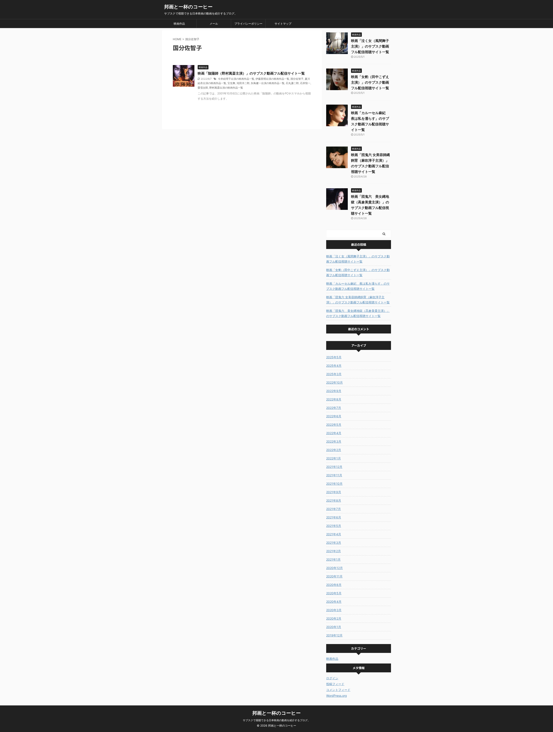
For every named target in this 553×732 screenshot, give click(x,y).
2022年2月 (333, 450)
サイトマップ (283, 23)
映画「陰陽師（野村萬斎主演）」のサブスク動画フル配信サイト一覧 (251, 73)
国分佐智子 (297, 78)
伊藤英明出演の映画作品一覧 (272, 78)
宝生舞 (231, 83)
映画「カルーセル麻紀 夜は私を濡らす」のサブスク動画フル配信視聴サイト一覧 (358, 286)
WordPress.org (336, 695)
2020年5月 (334, 593)
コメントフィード (338, 690)
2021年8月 (333, 500)
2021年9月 (333, 492)
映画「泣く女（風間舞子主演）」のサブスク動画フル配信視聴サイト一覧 (370, 46)
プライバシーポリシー (248, 23)
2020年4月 (334, 601)
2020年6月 (334, 585)
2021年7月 (333, 509)
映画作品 (179, 23)
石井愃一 (305, 83)
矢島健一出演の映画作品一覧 (267, 83)
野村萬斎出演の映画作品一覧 (226, 87)
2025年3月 (334, 374)
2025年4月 (334, 365)
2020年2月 (333, 618)
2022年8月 (333, 399)
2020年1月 (333, 627)
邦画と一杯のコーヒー (188, 7)
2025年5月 (334, 357)
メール (214, 23)
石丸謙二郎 (292, 83)
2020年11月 (334, 576)
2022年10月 (334, 382)
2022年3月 (333, 441)
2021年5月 (333, 526)
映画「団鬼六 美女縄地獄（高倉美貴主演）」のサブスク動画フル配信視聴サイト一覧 (358, 313)
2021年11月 (334, 475)
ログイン (332, 678)
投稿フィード (335, 684)
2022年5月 (333, 424)
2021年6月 (333, 517)
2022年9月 (333, 391)
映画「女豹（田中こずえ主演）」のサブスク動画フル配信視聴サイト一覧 (370, 82)
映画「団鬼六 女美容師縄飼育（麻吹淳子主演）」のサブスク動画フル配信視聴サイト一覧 (358, 299)
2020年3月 (334, 610)
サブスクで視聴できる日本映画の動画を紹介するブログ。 (276, 720)
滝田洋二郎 (243, 83)
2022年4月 (333, 433)
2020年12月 (334, 568)
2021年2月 (333, 551)
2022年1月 (333, 458)
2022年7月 (333, 408)
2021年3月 (333, 542)
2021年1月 (333, 559)
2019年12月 (334, 635)
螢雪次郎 (203, 87)
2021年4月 (333, 534)
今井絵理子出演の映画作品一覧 (236, 78)
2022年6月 (333, 416)
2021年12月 (334, 467)
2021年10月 (334, 483)
